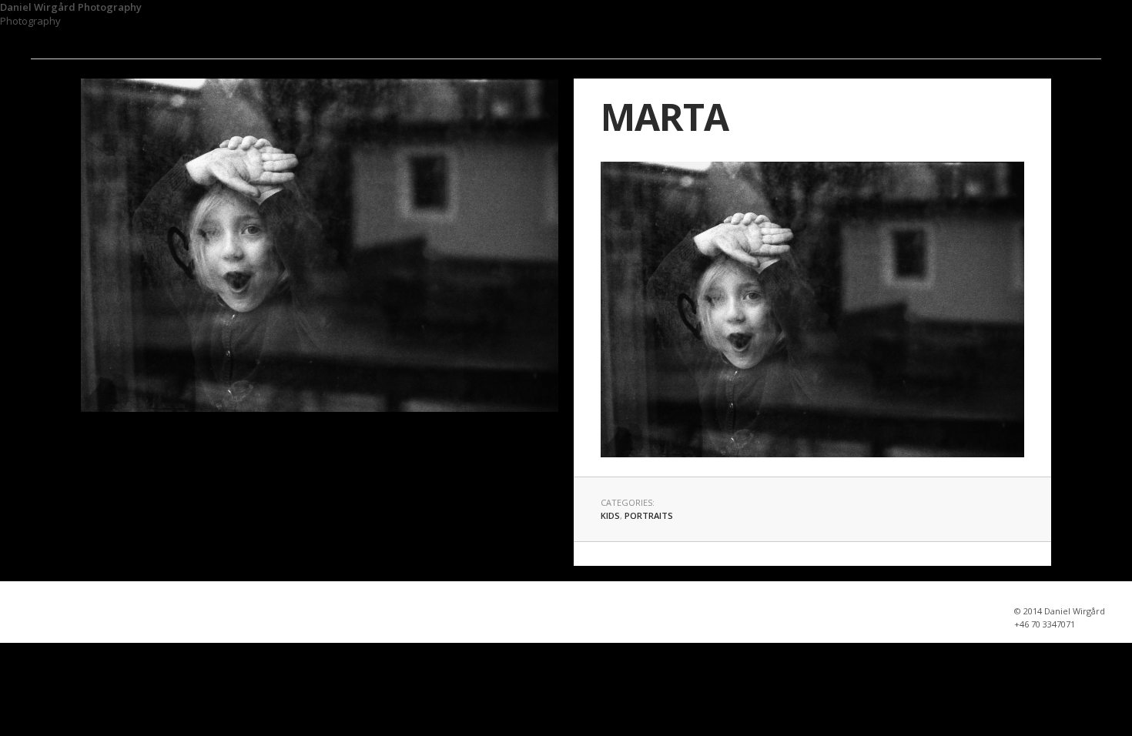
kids (610, 515)
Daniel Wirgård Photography (71, 7)
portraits (649, 515)
